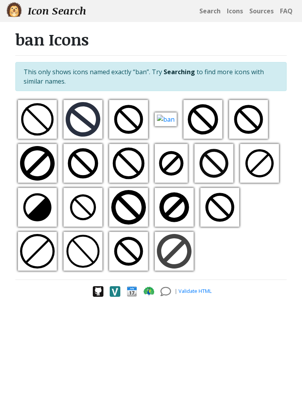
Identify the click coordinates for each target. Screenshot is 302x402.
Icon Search (55, 11)
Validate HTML (195, 290)
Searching (179, 72)
